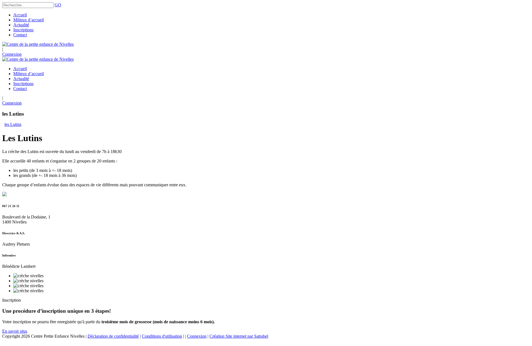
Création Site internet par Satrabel (238, 336)
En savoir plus (14, 331)
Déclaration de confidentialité (113, 336)
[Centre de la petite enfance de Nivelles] (38, 44)
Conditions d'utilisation (162, 336)
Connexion (12, 54)
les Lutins (12, 124)
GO (58, 4)
